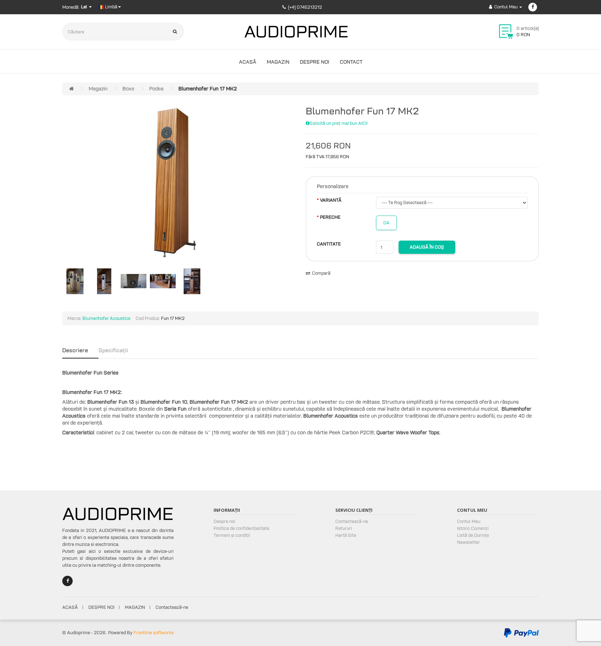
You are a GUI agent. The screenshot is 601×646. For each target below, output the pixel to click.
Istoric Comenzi (473, 528)
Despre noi (314, 62)
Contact (351, 62)
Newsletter (468, 542)
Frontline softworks (154, 633)
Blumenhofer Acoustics (106, 318)
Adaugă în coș (427, 247)
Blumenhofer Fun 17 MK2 (207, 89)
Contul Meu (468, 521)
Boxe (128, 89)
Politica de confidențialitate (241, 528)
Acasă (247, 62)
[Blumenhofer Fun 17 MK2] (175, 183)
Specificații (113, 350)
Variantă (331, 200)
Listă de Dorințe (473, 535)
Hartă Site (345, 535)
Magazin (278, 62)
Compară (321, 273)
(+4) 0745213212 (305, 7)
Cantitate (329, 244)
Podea (156, 89)
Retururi (343, 528)
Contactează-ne (351, 521)
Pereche (330, 217)
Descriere (75, 350)
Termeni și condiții (232, 535)
